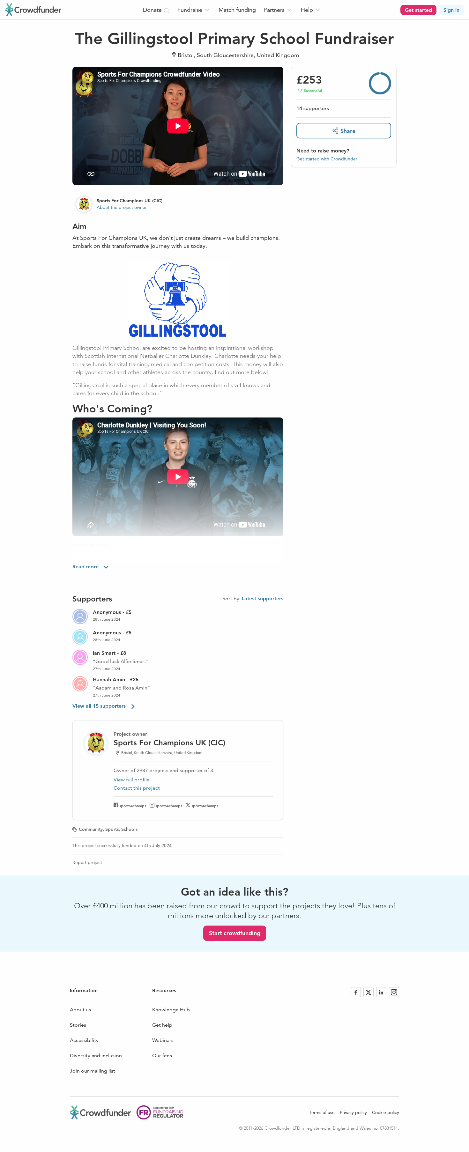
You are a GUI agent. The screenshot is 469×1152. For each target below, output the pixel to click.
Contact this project (137, 788)
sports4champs (132, 805)
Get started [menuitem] (418, 10)
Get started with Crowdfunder (326, 158)
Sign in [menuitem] (451, 10)
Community (91, 829)
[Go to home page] (33, 9)
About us (80, 1010)
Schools (129, 829)
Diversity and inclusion (96, 1055)
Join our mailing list (92, 1071)
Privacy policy (353, 1112)
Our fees (162, 1055)
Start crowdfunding (234, 933)
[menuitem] (194, 9)
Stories (78, 1025)
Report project (87, 862)
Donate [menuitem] (153, 9)
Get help (162, 1025)
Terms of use (322, 1112)
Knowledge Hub (171, 1010)
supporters (312, 108)
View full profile (132, 780)
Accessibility (84, 1040)
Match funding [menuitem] (237, 9)
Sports (112, 829)
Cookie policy (385, 1112)
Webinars (163, 1040)
